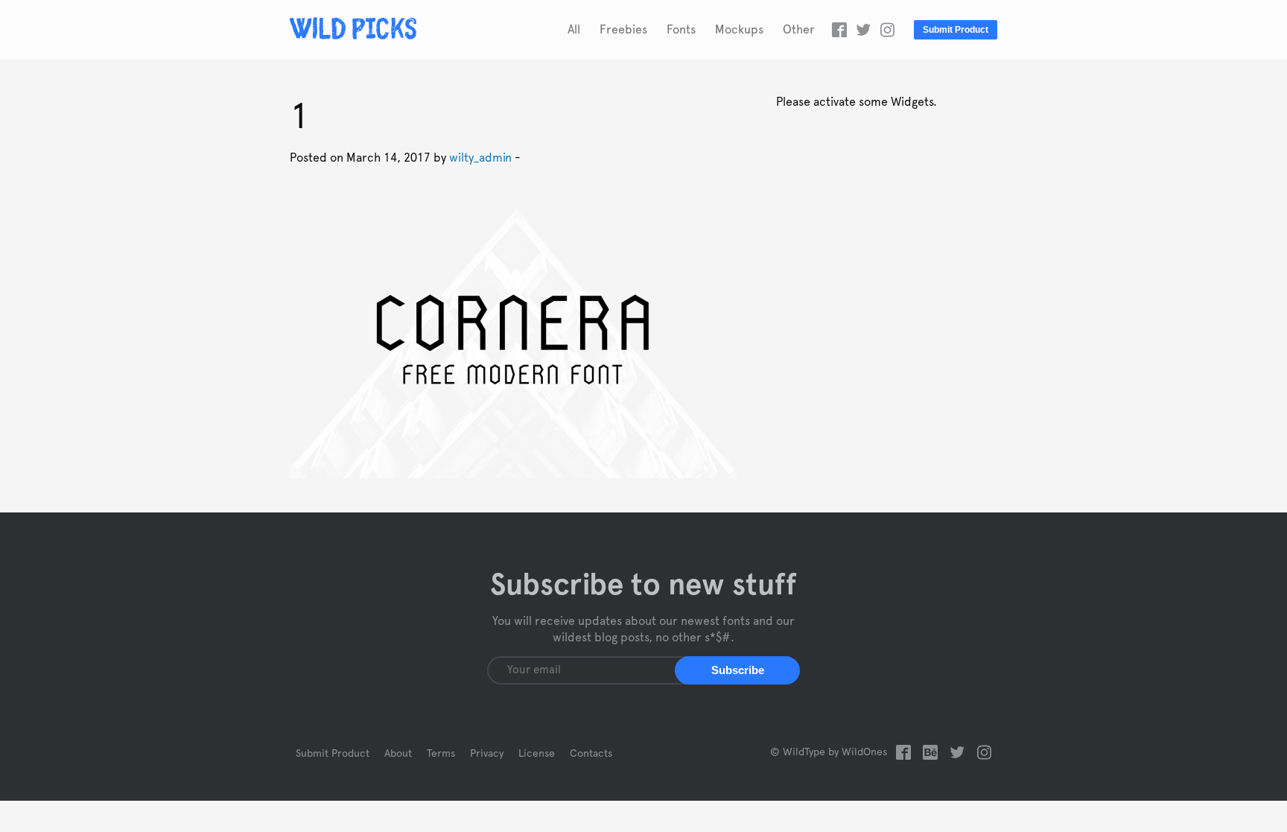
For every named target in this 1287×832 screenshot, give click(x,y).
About (398, 754)
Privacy (486, 754)
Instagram (887, 29)
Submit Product (955, 30)
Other (799, 30)
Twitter (863, 29)
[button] (737, 670)
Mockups (739, 30)
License (536, 754)
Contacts (591, 754)
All (574, 30)
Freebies (623, 30)
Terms (441, 754)
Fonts (681, 30)
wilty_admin (480, 158)
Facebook (839, 29)
